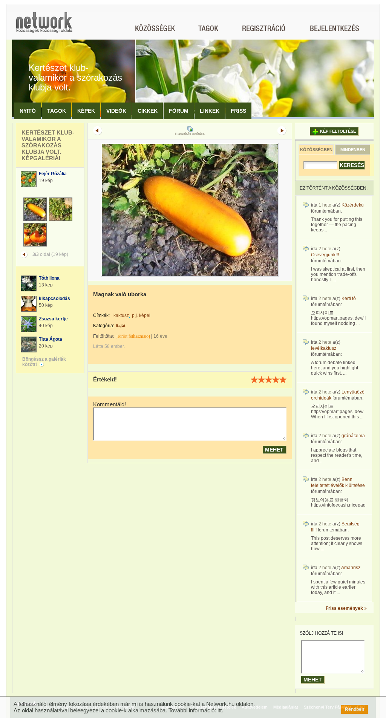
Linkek (209, 111)
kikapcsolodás (54, 298)
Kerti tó (349, 298)
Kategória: (103, 325)
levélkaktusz (323, 348)
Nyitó (28, 111)
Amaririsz (350, 567)
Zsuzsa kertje (53, 318)
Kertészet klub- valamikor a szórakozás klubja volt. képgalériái (47, 145)
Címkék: (101, 315)
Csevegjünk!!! (325, 254)
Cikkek (148, 111)
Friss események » (346, 608)
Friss (238, 111)
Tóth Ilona (49, 278)
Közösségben (316, 149)
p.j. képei (141, 315)
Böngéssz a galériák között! (44, 362)
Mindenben (352, 149)
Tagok (56, 111)
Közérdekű (353, 205)
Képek (86, 111)
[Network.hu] (44, 26)
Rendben (354, 709)
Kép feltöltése (338, 131)
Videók (116, 111)
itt (220, 710)
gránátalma (353, 435)
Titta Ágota (50, 339)
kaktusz (121, 315)
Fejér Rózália (53, 173)
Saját (120, 325)
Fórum (178, 111)
